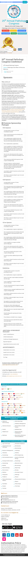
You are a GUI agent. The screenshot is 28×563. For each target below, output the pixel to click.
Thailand (17, 399)
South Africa (17, 412)
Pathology (17, 474)
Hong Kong (17, 393)
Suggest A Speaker (5, 516)
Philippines (5, 397)
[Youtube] (17, 535)
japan (11, 395)
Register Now (13, 30)
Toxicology (17, 486)
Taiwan (11, 399)
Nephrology (17, 467)
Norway (5, 410)
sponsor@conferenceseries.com (10, 365)
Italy (22, 407)
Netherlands (19, 409)
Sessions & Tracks (21, 30)
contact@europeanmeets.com (8, 499)
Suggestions (3, 518)
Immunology (5, 463)
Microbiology (18, 465)
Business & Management (7, 450)
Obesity (4, 429)
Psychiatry (4, 483)
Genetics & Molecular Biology (19, 458)
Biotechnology (18, 448)
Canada (5, 388)
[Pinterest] (21, 535)
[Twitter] (8, 535)
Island (4, 409)
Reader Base (13, 33)
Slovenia (11, 412)
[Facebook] (4, 535)
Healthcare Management (20, 423)
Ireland (17, 407)
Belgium (11, 403)
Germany (23, 405)
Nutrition (4, 472)
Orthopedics (5, 474)
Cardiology (17, 450)
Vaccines (4, 488)
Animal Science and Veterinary (6, 446)
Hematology (17, 460)
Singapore (13, 397)
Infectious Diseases (6, 425)
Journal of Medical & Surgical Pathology (10, 111)
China (11, 393)
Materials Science (19, 463)
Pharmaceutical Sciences (20, 479)
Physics (16, 481)
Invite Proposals (4, 519)
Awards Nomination (22, 33)
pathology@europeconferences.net (14, 376)
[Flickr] (4, 539)
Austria (4, 403)
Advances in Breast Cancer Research (14, 110)
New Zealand (18, 395)
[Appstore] (21, 49)
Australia (5, 393)
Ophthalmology (18, 429)
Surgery (4, 486)
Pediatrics (4, 476)
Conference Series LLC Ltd (10, 554)
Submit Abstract (6, 30)
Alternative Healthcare (20, 443)
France (17, 405)
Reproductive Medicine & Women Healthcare (20, 436)
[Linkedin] (12, 535)
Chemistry (4, 452)
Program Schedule (5, 33)
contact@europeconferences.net (9, 502)
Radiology (4, 435)
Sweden (5, 414)
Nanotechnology (6, 467)
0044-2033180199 (14, 374)
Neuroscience (5, 470)
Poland (11, 410)
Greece (5, 407)
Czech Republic (18, 403)
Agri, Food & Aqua (6, 443)
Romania (5, 399)
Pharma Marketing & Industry (6, 479)
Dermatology (5, 455)
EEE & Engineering (19, 455)
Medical (4, 465)
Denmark (5, 405)
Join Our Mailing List (5, 515)
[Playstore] (19, 49)
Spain (24, 412)
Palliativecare (5, 431)
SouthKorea (20, 397)
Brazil (10, 388)
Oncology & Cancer (19, 472)
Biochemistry (18, 445)
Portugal (17, 410)
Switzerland (12, 414)
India (23, 393)
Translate (10, 52)
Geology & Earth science (7, 460)
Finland (11, 405)
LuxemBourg (11, 409)
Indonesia (5, 395)
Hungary (11, 407)
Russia (4, 412)
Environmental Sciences (7, 457)
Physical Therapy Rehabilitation (18, 432)
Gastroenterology (18, 421)
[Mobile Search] (14, 49)
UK (18, 414)
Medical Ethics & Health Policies (20, 426)
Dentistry (17, 452)
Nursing (16, 470)
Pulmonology (18, 483)
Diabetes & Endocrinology (5, 422)
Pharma (16, 476)
